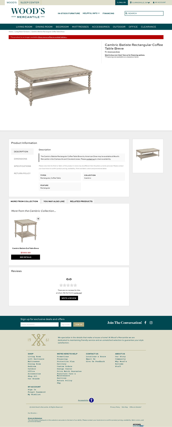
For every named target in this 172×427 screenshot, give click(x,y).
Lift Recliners (36, 359)
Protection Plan (66, 361)
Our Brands (34, 379)
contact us (90, 159)
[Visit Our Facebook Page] (145, 322)
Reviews (119, 364)
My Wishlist (34, 394)
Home (11, 32)
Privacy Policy (115, 407)
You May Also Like (54, 201)
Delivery (61, 364)
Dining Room (44, 26)
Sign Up (78, 324)
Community (120, 359)
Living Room (24, 26)
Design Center (64, 369)
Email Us (90, 359)
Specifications (22, 166)
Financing (108, 13)
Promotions (63, 356)
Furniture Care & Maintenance (66, 375)
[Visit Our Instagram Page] (151, 322)
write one (77, 293)
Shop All (32, 376)
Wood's (12, 2)
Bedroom (62, 26)
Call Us (122, 2)
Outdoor (119, 26)
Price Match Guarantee (69, 371)
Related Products (81, 201)
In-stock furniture (69, 13)
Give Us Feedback (95, 361)
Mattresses (80, 26)
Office (133, 26)
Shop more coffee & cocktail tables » (52, 37)
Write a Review (69, 298)
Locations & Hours (96, 356)
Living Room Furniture (22, 32)
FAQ (58, 383)
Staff (118, 366)
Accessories (101, 26)
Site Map (125, 407)
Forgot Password (36, 392)
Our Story (120, 356)
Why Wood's (121, 361)
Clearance (148, 26)
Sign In (32, 389)
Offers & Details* (135, 407)
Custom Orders (64, 366)
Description (21, 151)
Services (61, 378)
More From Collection (24, 201)
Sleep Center (29, 2)
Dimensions (20, 159)
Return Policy (22, 173)
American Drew (114, 52)
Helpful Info (90, 13)
